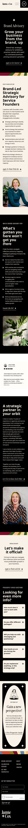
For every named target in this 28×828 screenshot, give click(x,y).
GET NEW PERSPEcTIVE (5, 771)
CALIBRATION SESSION (5, 765)
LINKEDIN (19, 767)
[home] (7, 4)
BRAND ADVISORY (6, 761)
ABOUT (18, 761)
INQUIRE (18, 764)
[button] (17, 3)
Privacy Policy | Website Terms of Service (8, 825)
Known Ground (22, 824)
